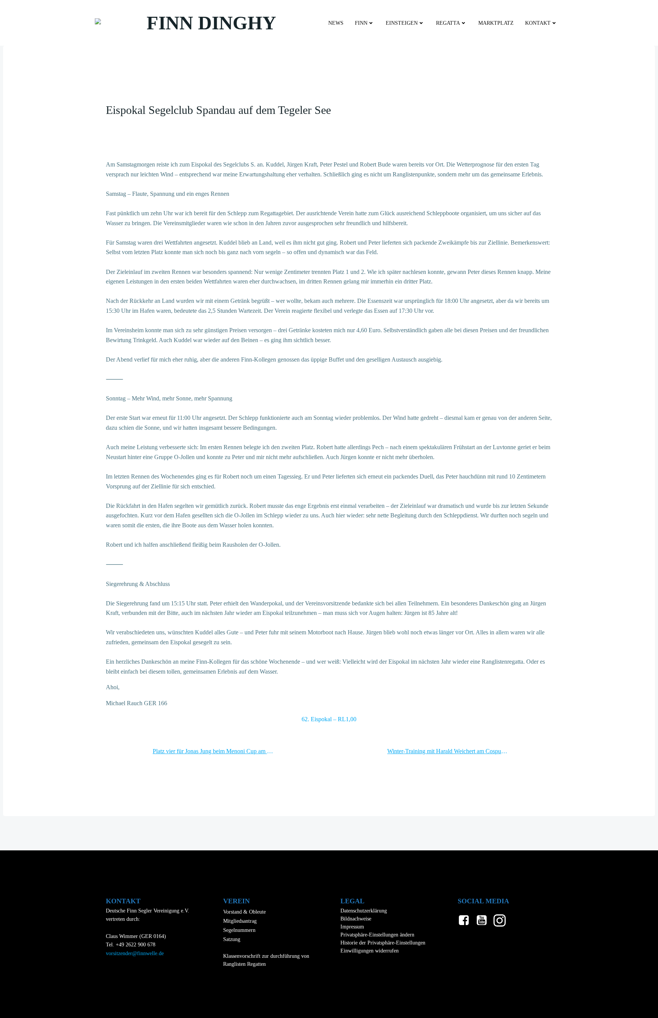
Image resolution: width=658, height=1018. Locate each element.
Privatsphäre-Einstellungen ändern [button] (377, 935)
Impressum (352, 927)
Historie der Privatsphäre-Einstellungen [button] (382, 943)
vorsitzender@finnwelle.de (135, 953)
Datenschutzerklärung (363, 911)
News (335, 23)
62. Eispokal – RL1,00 (329, 719)
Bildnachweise (355, 919)
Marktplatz (496, 23)
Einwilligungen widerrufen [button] (369, 951)
